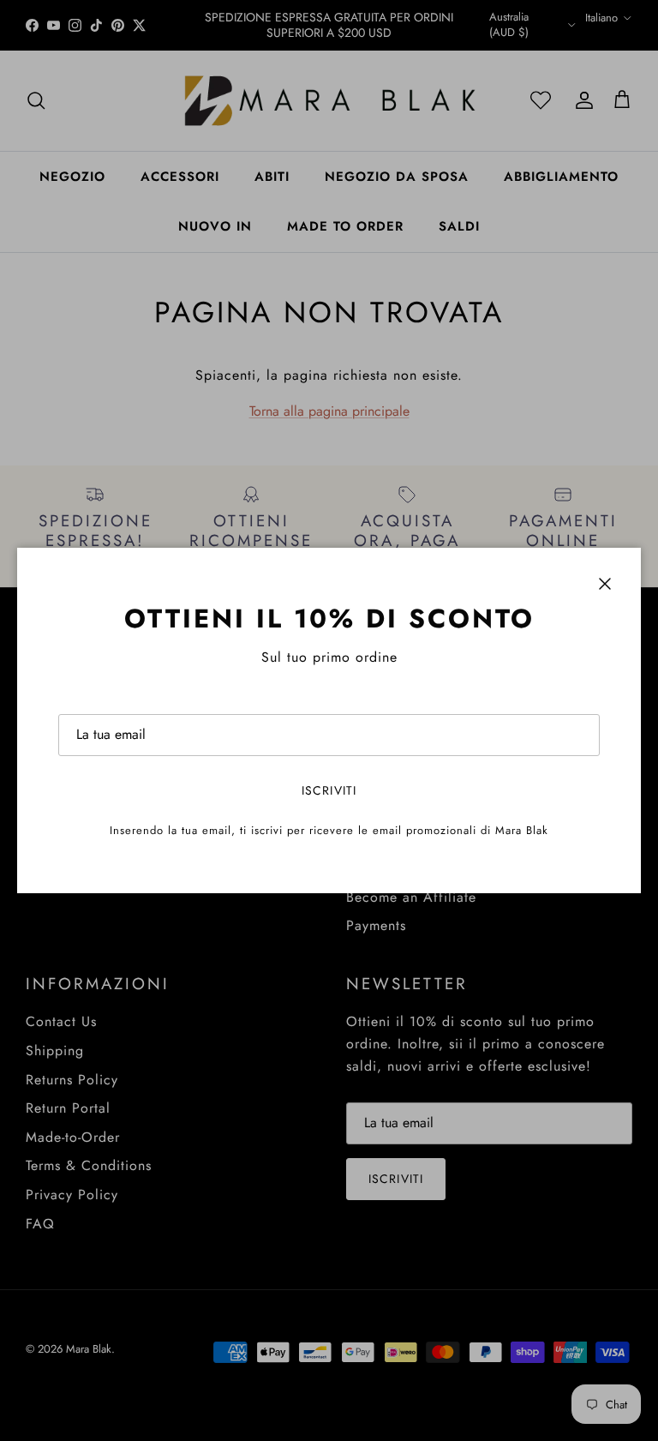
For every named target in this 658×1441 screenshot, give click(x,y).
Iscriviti (329, 790)
